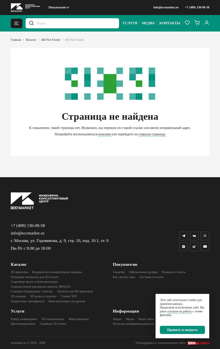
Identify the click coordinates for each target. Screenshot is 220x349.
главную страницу (151, 134)
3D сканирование (53, 319)
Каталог (19, 264)
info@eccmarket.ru (166, 7)
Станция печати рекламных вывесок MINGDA (41, 286)
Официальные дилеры (143, 272)
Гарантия (119, 272)
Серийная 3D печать (53, 323)
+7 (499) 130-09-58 (197, 7)
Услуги (129, 23)
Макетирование (79, 319)
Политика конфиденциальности (133, 323)
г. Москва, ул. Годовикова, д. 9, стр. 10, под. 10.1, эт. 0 (59, 240)
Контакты (169, 23)
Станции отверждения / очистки (32, 291)
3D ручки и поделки (43, 296)
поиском (104, 134)
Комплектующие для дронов (67, 301)
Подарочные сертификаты (27, 301)
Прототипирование (23, 323)
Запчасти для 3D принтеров (75, 291)
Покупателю (57, 7)
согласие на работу (179, 311)
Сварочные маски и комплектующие (34, 281)
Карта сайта (146, 319)
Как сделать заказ (124, 277)
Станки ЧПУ (69, 296)
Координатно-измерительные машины (57, 272)
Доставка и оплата (151, 277)
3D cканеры (18, 296)
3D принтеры (19, 272)
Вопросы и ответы (173, 272)
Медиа (148, 23)
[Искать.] (31, 23)
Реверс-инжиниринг (24, 319)
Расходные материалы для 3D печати (34, 277)
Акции (117, 319)
